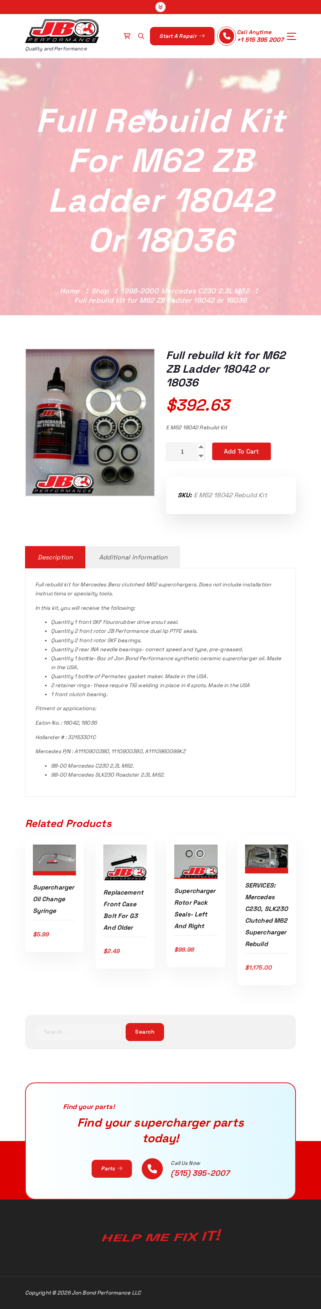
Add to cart (241, 451)
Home (69, 290)
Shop (100, 290)
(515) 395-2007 (200, 1173)
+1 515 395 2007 (260, 39)
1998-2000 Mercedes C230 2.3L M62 (185, 290)
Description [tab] (55, 557)
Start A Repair (178, 36)
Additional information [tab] (133, 557)
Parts (108, 1168)
